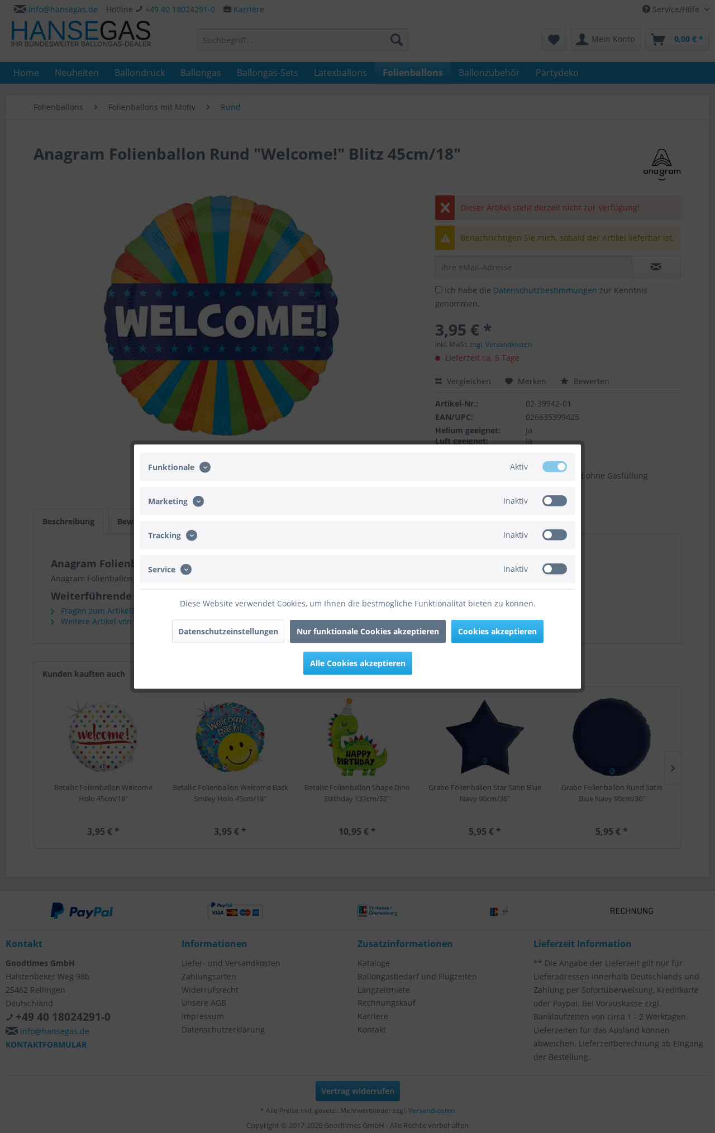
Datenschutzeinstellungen (228, 631)
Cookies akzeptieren (497, 631)
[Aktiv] (554, 466)
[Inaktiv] (554, 500)
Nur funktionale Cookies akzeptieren (368, 631)
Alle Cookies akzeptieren (358, 663)
